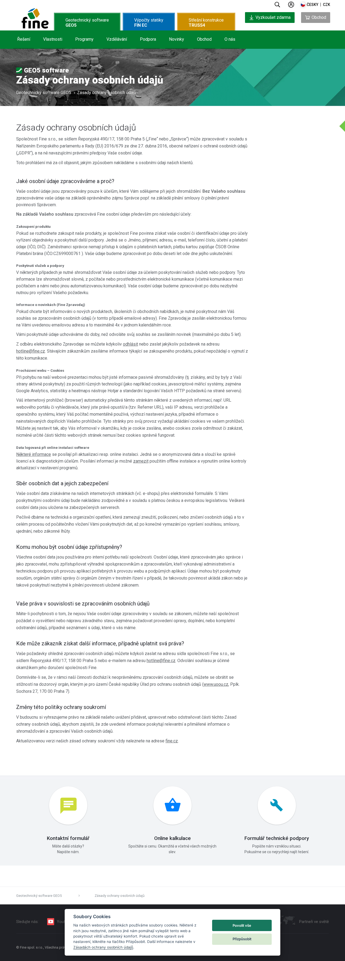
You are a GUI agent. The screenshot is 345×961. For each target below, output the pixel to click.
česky (312, 4)
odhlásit (130, 344)
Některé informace (33, 454)
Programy (84, 39)
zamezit (141, 461)
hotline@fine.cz (30, 351)
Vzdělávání (116, 39)
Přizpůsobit (242, 939)
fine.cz (171, 740)
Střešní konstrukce (206, 23)
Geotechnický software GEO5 (43, 92)
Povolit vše (242, 925)
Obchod (204, 39)
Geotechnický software (87, 23)
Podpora (148, 39)
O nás (230, 39)
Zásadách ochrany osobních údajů (103, 947)
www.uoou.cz (215, 684)
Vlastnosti (52, 39)
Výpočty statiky (148, 23)
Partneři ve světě (314, 921)
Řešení (23, 39)
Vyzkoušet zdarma (273, 17)
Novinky (176, 39)
